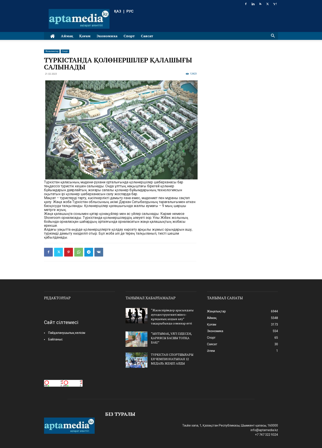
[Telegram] (88, 252)
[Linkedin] (253, 4)
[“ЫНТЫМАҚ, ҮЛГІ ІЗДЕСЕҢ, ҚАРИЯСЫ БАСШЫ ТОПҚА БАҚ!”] (136, 339)
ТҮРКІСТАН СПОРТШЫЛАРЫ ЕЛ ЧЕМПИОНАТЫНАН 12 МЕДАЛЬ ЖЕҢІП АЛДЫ (172, 358)
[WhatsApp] (78, 252)
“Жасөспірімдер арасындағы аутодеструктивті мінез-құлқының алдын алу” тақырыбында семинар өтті (172, 316)
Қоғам (84, 36)
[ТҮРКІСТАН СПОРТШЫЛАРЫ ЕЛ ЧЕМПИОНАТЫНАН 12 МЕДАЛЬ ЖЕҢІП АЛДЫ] (136, 360)
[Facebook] (245, 4)
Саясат (147, 36)
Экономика (107, 36)
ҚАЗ (117, 11)
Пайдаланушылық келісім (66, 333)
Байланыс (55, 339)
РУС (130, 11)
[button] (272, 36)
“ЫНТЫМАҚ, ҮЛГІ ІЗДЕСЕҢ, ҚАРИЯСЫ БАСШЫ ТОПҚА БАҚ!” (171, 337)
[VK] (98, 252)
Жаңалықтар (51, 51)
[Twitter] (267, 4)
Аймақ (67, 36)
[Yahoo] (274, 4)
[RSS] (260, 4)
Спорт (129, 36)
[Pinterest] (68, 252)
